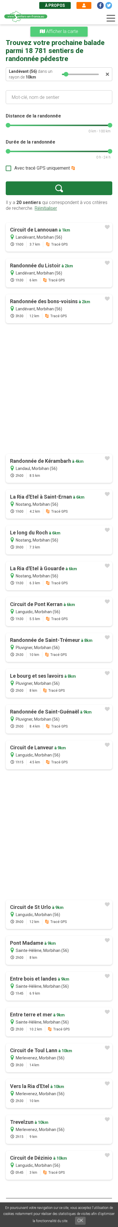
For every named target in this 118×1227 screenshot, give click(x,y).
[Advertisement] (59, 389)
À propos (55, 5)
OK (80, 1220)
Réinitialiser (46, 208)
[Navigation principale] (111, 18)
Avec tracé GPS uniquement (42, 168)
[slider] (66, 74)
